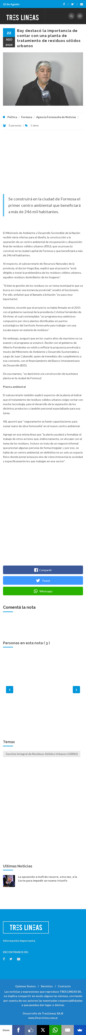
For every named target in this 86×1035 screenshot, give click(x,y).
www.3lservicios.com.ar (43, 1017)
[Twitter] (74, 4)
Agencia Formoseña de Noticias (56, 117)
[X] (43, 1030)
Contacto (64, 986)
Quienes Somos (25, 986)
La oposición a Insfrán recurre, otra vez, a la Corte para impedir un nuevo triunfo (47, 878)
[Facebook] (66, 4)
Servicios (47, 986)
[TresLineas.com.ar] (22, 16)
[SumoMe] (80, 1030)
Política (12, 117)
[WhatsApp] (55, 1030)
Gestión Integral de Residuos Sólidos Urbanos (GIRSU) (42, 754)
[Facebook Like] (31, 1030)
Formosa (26, 117)
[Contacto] (81, 4)
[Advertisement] (43, 164)
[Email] (67, 1030)
